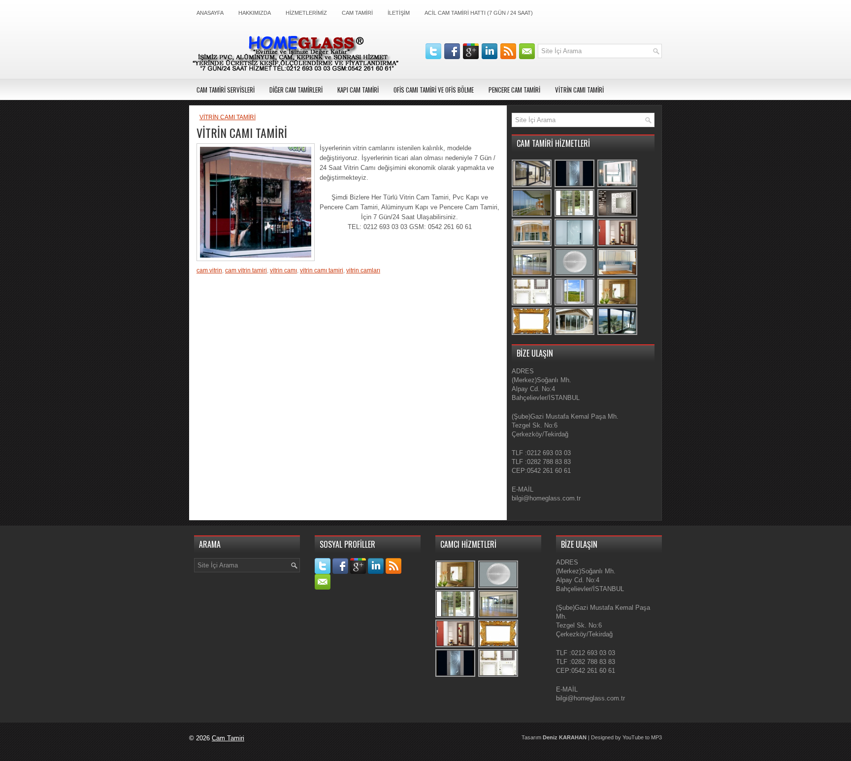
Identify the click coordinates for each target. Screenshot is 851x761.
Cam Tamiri (228, 738)
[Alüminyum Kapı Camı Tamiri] (575, 333)
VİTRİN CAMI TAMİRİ (579, 90)
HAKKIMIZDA (254, 13)
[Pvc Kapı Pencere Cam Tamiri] (575, 215)
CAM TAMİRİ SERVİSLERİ (225, 90)
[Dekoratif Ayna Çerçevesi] (617, 186)
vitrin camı (283, 270)
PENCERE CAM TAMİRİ (514, 90)
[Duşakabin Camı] (617, 274)
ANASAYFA (210, 13)
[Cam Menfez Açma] (575, 274)
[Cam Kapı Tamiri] (575, 245)
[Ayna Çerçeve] (617, 215)
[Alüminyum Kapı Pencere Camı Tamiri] (532, 186)
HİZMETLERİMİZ (306, 13)
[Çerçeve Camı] (532, 333)
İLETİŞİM (399, 13)
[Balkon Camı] (532, 215)
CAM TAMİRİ (357, 13)
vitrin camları (363, 270)
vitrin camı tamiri (321, 270)
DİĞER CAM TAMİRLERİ (296, 90)
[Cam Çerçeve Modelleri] (532, 304)
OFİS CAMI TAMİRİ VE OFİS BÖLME (433, 90)
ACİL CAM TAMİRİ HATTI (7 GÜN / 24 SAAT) (479, 13)
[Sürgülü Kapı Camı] (532, 274)
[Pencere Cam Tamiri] (575, 304)
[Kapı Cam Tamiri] (575, 186)
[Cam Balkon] (532, 245)
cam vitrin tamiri (246, 270)
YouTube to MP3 (642, 737)
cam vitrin (209, 270)
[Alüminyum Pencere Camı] (617, 333)
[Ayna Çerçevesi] (617, 304)
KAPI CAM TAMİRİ (358, 90)
